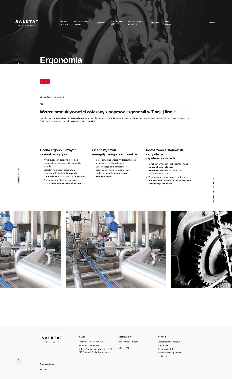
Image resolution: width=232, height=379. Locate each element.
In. (46, 369)
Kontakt (212, 23)
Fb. (41, 369)
